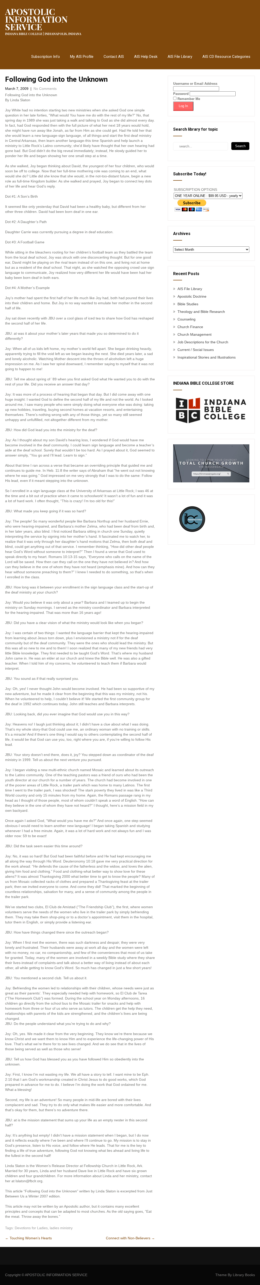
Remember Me (188, 99)
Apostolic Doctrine (191, 296)
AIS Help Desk (145, 56)
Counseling (186, 319)
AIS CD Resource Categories (226, 56)
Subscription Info (45, 56)
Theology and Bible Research (201, 312)
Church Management (194, 334)
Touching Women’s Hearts (28, 1238)
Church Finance (190, 327)
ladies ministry (61, 1228)
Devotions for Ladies (31, 1228)
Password (181, 94)
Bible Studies (187, 304)
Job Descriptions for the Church (202, 342)
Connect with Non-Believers (130, 1238)
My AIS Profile (81, 56)
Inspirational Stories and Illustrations (206, 357)
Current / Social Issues (195, 350)
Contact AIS (114, 56)
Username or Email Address (195, 84)
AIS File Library (180, 56)
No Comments (45, 89)
